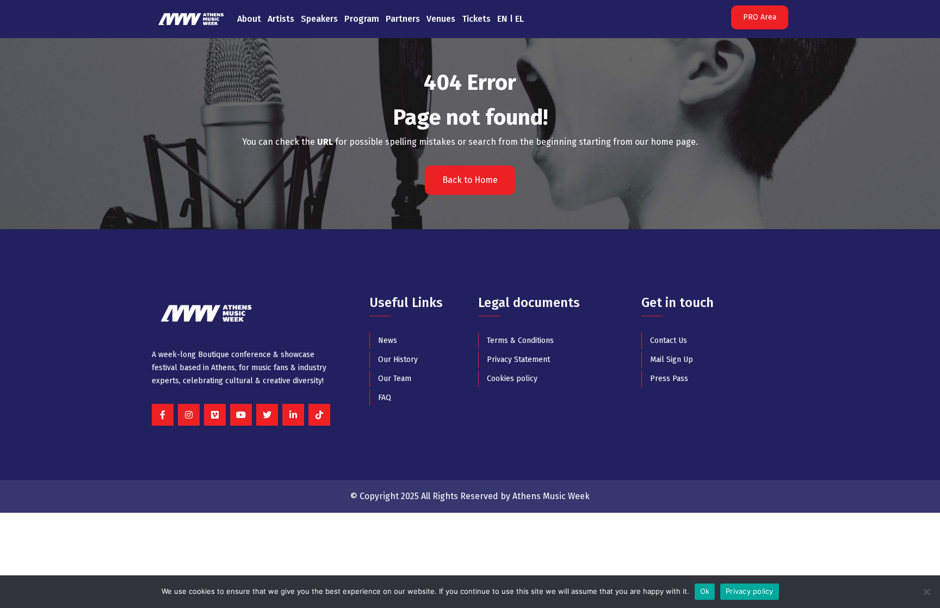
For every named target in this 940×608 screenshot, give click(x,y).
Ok (705, 591)
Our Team (394, 378)
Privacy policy (750, 591)
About (249, 19)
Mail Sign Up (671, 359)
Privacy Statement (518, 359)
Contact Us (668, 340)
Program (361, 19)
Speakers (319, 19)
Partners (403, 19)
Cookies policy (512, 378)
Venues (440, 19)
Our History (398, 359)
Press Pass (669, 378)
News (387, 340)
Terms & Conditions (520, 340)
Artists (281, 19)
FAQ (384, 397)
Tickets (476, 19)
